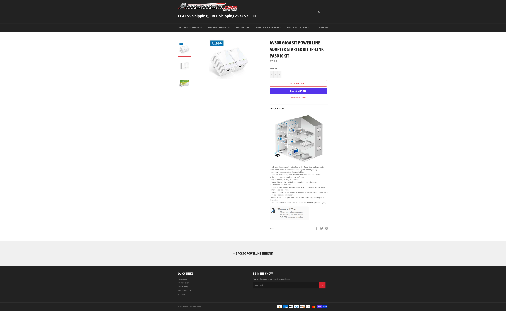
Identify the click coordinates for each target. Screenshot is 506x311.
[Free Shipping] (325, 12)
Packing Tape (243, 27)
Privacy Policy (183, 283)
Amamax (185, 307)
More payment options (298, 97)
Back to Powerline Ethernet (254, 253)
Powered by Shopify (195, 307)
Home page (182, 279)
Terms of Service (184, 290)
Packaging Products (218, 27)
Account (323, 27)
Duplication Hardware (268, 27)
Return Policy (183, 286)
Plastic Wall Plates (297, 27)
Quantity (273, 68)
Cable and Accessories (189, 27)
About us (181, 294)
